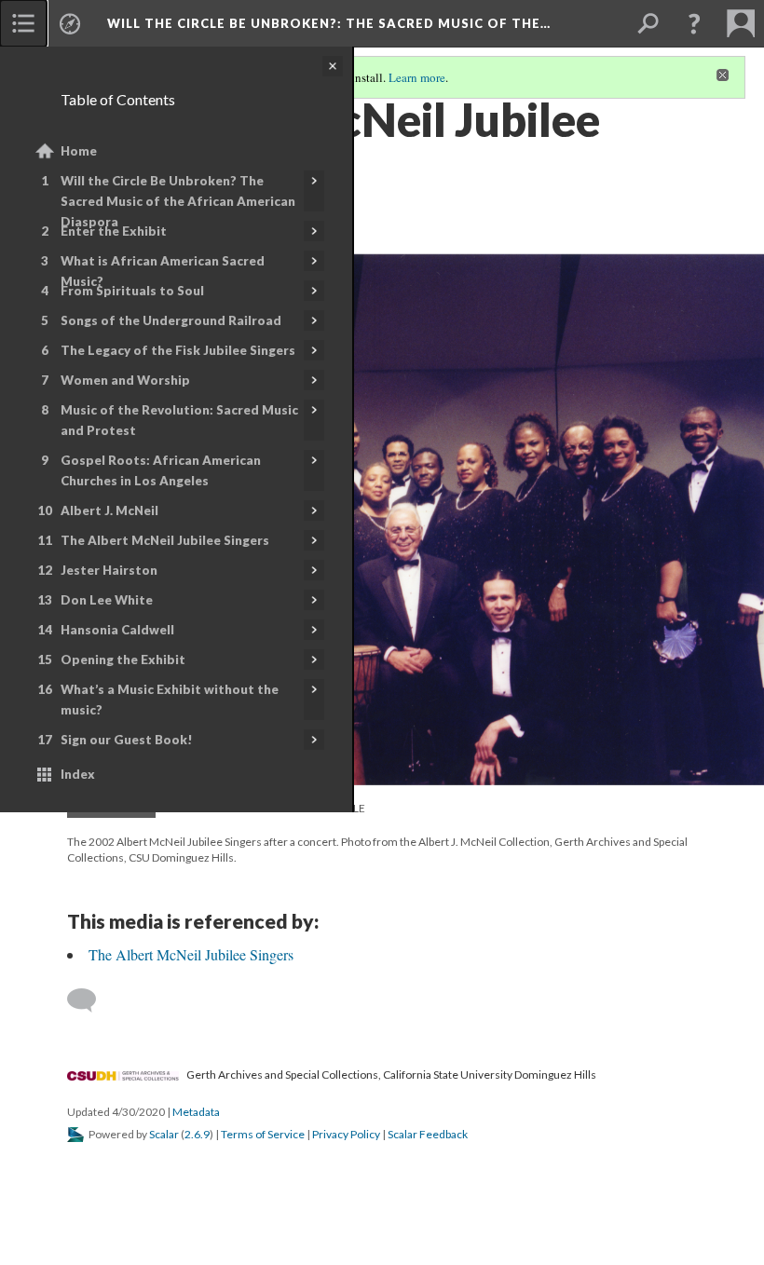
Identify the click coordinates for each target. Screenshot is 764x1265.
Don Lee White (107, 599)
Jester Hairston (109, 570)
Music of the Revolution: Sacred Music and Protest (179, 420)
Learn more (417, 77)
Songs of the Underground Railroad (171, 320)
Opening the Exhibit (123, 659)
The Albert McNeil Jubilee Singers (165, 540)
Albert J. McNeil (109, 510)
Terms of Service (263, 1134)
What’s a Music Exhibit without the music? (170, 699)
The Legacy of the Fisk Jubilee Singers (178, 350)
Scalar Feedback (428, 1134)
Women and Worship (125, 380)
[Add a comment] (90, 1000)
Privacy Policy (346, 1134)
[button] (694, 23)
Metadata (196, 1112)
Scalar (164, 1134)
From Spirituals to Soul (132, 290)
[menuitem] (23, 23)
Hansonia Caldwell (117, 629)
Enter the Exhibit (114, 231)
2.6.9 (197, 1134)
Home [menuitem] (79, 150)
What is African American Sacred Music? (163, 271)
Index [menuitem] (78, 774)
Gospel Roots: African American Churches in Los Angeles (161, 470)
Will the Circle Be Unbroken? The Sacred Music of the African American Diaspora (178, 201)
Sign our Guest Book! (127, 739)
